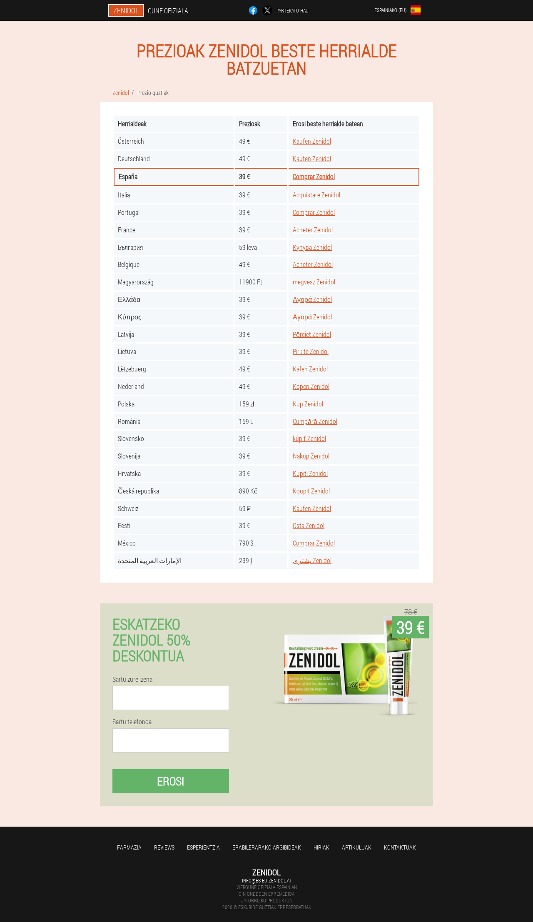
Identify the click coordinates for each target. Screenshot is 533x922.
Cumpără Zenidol (315, 421)
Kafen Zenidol (310, 368)
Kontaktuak (400, 847)
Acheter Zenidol (313, 229)
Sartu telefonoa (132, 721)
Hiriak (321, 847)
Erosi (170, 781)
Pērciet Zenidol (312, 334)
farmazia (129, 847)
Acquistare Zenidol (316, 194)
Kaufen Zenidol (312, 141)
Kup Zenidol (308, 403)
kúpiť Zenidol (309, 438)
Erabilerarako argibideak (266, 847)
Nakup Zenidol (311, 455)
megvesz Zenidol (314, 281)
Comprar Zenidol (314, 176)
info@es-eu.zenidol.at (266, 880)
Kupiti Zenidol (310, 473)
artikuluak (356, 847)
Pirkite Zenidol (311, 351)
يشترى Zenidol (312, 560)
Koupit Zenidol (311, 490)
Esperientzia (203, 847)
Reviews (164, 847)
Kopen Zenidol (311, 386)
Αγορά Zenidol (312, 299)
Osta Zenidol (308, 525)
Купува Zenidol (312, 247)
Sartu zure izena (132, 679)
